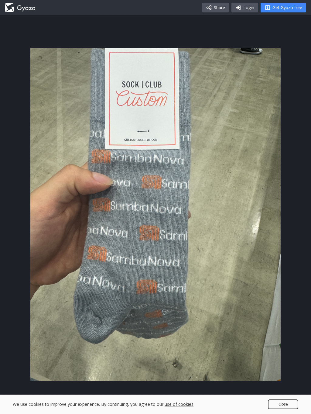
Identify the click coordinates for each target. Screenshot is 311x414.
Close (283, 404)
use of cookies (179, 404)
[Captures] (20, 7)
